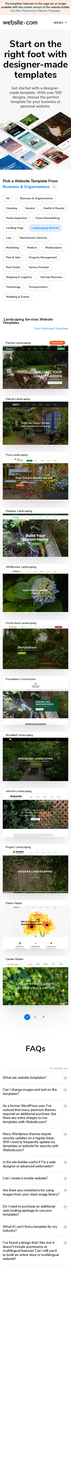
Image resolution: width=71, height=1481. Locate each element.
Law (8, 238)
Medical (32, 247)
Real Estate (13, 267)
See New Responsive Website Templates (35, 11)
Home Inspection (16, 218)
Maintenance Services (33, 238)
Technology (13, 287)
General (30, 208)
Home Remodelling (48, 218)
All (7, 198)
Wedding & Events (17, 297)
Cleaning (11, 208)
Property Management (43, 257)
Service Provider (39, 267)
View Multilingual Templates (51, 328)
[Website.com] (20, 23)
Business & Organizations (36, 198)
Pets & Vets (13, 257)
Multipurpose (53, 247)
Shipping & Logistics (19, 277)
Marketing (12, 247)
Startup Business (51, 277)
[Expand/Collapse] (65, 1078)
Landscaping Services (45, 228)
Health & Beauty (53, 208)
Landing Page (14, 228)
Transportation (38, 287)
